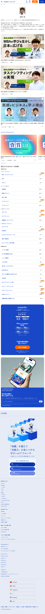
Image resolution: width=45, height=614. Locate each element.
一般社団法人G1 (3, 569)
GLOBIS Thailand (3, 564)
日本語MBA (3, 485)
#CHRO (15, 160)
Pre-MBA (3, 496)
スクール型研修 (3, 513)
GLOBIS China (3, 558)
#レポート (3, 160)
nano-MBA (3, 494)
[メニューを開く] (1, 1)
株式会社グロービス (4, 546)
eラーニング (3, 515)
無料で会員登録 (22, 347)
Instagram (14, 590)
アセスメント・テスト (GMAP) (6, 517)
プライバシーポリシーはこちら (6, 405)
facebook (14, 597)
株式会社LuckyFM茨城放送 (5, 576)
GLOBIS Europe (3, 560)
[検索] (26, 1)
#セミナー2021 (4, 126)
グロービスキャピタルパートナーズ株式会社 (8, 550)
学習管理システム (4, 520)
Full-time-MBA (4, 498)
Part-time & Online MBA (6, 500)
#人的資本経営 (9, 160)
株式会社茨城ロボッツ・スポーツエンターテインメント (10, 574)
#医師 (11, 62)
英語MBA (2, 492)
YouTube (14, 582)
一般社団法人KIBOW (4, 571)
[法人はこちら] (42, 1)
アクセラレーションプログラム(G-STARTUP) (8, 539)
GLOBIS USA (3, 566)
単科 (16, 469)
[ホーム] (1, 4)
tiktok (13, 586)
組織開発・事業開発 (4, 522)
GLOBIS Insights (3, 531)
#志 (13, 126)
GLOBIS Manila (3, 562)
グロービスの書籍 (4, 527)
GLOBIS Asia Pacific (4, 553)
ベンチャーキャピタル (4, 537)
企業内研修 (2, 511)
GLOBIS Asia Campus (4, 556)
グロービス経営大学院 (4, 548)
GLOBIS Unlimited (4, 506)
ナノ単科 (15, 473)
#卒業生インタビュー (5, 62)
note (13, 601)
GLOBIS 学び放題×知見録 (5, 504)
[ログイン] (29, 1)
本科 (16, 464)
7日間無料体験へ (35, 2)
